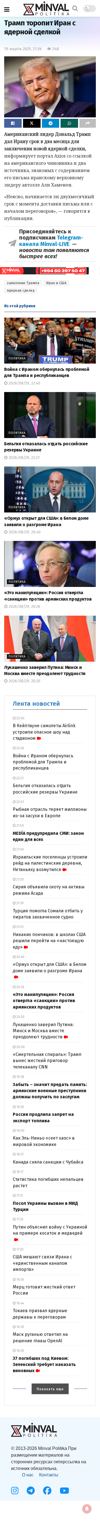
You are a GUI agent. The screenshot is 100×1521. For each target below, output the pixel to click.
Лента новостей (36, 703)
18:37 (20, 1154)
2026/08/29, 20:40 (24, 532)
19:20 (20, 1107)
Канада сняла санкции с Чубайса (48, 1162)
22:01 (20, 802)
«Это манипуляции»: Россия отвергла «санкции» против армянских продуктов (44, 1001)
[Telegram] (31, 1490)
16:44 (20, 1303)
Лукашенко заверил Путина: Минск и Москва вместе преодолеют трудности (43, 1031)
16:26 (20, 1351)
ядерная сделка (20, 290)
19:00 (20, 1131)
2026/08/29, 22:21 (24, 457)
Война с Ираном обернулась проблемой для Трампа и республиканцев (43, 762)
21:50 (20, 826)
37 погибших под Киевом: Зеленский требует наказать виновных (44, 1365)
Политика (17, 358)
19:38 (20, 1077)
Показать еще (50, 1389)
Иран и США (56, 283)
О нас (28, 1474)
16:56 (20, 1279)
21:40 (20, 849)
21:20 (20, 879)
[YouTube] (64, 1490)
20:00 (20, 1047)
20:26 (20, 987)
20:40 (20, 957)
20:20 (20, 1017)
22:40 (20, 748)
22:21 (20, 778)
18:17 (19, 1172)
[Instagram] (14, 1490)
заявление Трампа (23, 283)
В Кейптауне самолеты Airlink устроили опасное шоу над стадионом (44, 732)
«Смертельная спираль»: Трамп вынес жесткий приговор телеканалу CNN (47, 1061)
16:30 (20, 1327)
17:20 (20, 1249)
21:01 (20, 927)
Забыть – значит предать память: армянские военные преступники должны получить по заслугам (50, 1091)
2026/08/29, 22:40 (24, 383)
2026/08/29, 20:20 (24, 681)
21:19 (20, 903)
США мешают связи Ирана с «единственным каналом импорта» (42, 1263)
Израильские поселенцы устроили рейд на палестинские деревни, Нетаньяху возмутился (50, 863)
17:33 (19, 1219)
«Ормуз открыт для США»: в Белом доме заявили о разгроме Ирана (49, 967)
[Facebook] (47, 1490)
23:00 (20, 718)
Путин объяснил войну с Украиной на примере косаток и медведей (50, 1230)
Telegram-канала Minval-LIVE (51, 240)
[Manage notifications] (86, 1508)
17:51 (19, 1196)
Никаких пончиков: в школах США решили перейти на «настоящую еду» (49, 941)
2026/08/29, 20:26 (24, 606)
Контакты (48, 1474)
